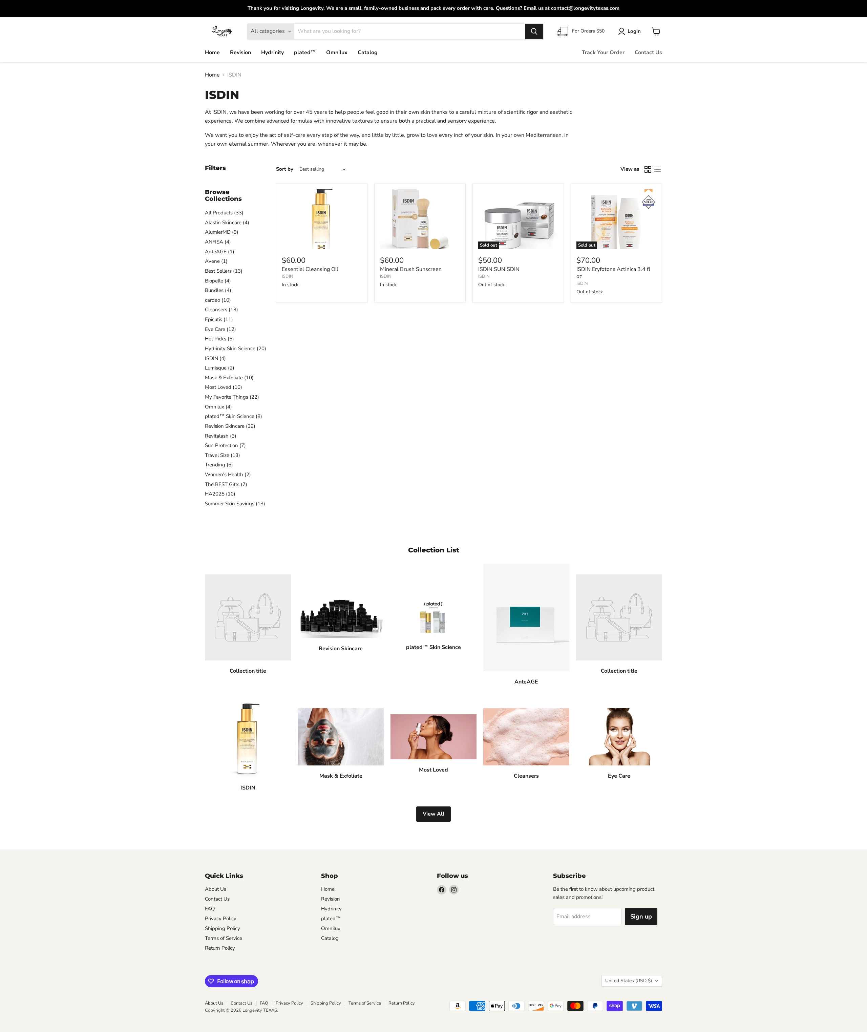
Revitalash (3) (220, 436)
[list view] (657, 169)
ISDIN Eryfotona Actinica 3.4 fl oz (613, 273)
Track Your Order (603, 52)
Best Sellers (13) (223, 271)
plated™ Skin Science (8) (233, 416)
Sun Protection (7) (225, 445)
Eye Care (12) (220, 329)
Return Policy (220, 948)
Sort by (284, 169)
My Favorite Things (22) (232, 397)
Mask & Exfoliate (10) (229, 377)
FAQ (210, 908)
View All (433, 814)
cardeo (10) (218, 300)
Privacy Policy (220, 918)
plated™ (305, 52)
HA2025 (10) (220, 493)
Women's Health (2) (228, 474)
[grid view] (648, 169)
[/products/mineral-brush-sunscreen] (420, 219)
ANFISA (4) (218, 241)
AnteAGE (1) (219, 251)
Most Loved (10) (223, 387)
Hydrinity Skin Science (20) (235, 348)
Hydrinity (272, 52)
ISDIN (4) (215, 358)
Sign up (641, 916)
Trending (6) (219, 464)
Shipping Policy (222, 928)
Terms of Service (223, 938)
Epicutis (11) (219, 319)
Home (212, 52)
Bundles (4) (218, 290)
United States (628, 980)
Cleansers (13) (221, 309)
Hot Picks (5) (219, 338)
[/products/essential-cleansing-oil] (322, 219)
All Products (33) (224, 212)
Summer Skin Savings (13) (235, 503)
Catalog (368, 52)
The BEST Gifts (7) (226, 484)
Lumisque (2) (219, 367)
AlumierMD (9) (221, 232)
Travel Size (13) (222, 455)
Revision (240, 52)
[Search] (534, 31)
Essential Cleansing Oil (310, 269)
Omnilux (336, 52)
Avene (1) (216, 261)
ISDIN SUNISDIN (499, 269)
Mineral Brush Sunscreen (411, 269)
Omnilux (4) (218, 406)
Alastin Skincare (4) (227, 222)
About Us (215, 889)
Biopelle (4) (218, 280)
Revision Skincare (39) (230, 426)
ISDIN (287, 276)
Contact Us (648, 52)
